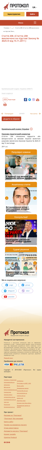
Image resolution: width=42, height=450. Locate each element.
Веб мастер (7, 387)
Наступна (33, 114)
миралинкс (7, 385)
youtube (11, 297)
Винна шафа (20, 386)
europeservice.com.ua (10, 399)
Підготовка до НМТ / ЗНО (24, 383)
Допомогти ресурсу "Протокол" (16, 431)
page (11, 285)
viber (28, 291)
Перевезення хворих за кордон (23, 406)
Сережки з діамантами (10, 380)
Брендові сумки (21, 400)
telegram (11, 291)
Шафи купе (20, 398)
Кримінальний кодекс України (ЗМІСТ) (17, 89)
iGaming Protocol (10, 437)
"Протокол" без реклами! (13, 418)
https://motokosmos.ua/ (10, 389)
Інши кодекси (7, 93)
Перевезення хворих (22, 388)
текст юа (6, 402)
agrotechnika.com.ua (9, 397)
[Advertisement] (21, 66)
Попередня (9, 114)
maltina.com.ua (21, 395)
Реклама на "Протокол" (13, 415)
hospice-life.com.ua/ (22, 390)
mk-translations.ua (22, 393)
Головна (7, 28)
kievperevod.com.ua (9, 407)
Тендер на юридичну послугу (15, 425)
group (28, 285)
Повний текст (8, 358)
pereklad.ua (20, 381)
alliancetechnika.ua (9, 382)
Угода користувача (11, 428)
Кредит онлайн (10, 434)
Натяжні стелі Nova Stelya (24, 403)
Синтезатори (7, 392)
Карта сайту (8, 422)
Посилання (7, 404)
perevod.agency (8, 394)
